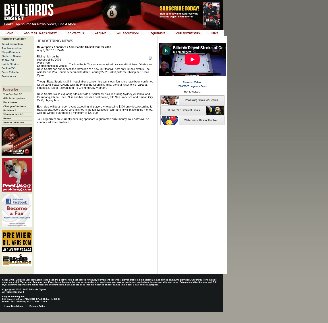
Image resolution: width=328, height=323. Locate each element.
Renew (7, 118)
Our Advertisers (188, 33)
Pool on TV (8, 68)
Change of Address (14, 106)
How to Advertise (13, 122)
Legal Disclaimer (13, 306)
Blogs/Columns (11, 52)
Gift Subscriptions (14, 98)
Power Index (9, 76)
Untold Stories (10, 64)
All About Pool (128, 33)
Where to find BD (13, 114)
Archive (100, 33)
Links (214, 33)
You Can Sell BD (12, 94)
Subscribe (10, 89)
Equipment (158, 33)
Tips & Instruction (12, 44)
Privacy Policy (37, 306)
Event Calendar (10, 72)
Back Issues (10, 102)
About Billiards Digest (40, 33)
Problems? (9, 110)
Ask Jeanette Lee (12, 48)
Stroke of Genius (11, 56)
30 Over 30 (8, 60)
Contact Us (76, 33)
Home (9, 33)
